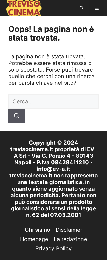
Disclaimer (69, 230)
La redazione (70, 239)
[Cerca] (16, 116)
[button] (81, 8)
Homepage (34, 239)
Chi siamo (37, 230)
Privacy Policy (53, 248)
